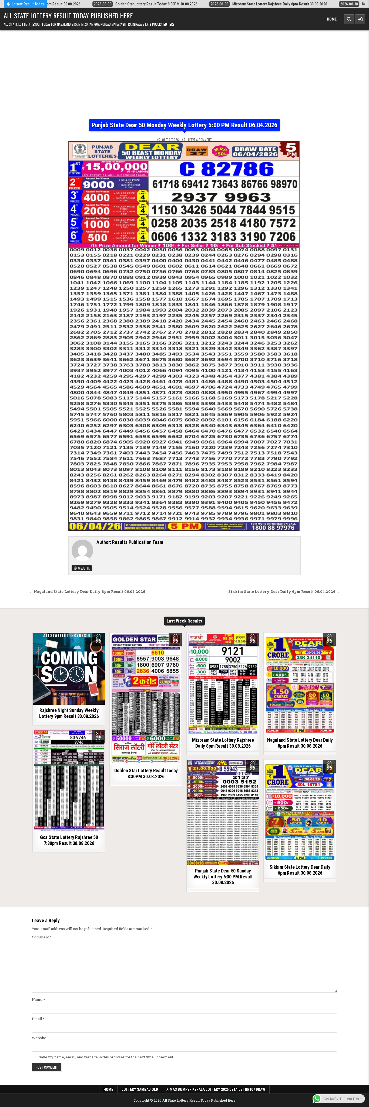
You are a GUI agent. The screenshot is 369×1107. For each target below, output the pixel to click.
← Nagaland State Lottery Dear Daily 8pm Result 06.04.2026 (87, 591)
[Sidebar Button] (360, 19)
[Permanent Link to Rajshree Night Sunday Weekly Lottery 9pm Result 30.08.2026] (69, 669)
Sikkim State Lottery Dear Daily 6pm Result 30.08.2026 (300, 870)
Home (332, 19)
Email (38, 1018)
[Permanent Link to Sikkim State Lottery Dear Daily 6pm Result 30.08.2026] (300, 810)
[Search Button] (349, 19)
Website (83, 568)
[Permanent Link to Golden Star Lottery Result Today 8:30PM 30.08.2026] (146, 699)
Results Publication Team (137, 542)
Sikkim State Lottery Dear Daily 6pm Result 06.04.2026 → (284, 591)
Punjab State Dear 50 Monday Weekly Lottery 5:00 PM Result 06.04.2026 (184, 125)
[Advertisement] (184, 70)
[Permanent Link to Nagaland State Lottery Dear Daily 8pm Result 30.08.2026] (300, 683)
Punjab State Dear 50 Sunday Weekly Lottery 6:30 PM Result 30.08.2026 (223, 876)
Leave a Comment (200, 139)
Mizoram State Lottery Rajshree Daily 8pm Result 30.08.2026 (223, 743)
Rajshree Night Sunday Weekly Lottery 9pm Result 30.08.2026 (69, 713)
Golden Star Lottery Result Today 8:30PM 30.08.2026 (146, 773)
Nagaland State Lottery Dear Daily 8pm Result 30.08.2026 (300, 743)
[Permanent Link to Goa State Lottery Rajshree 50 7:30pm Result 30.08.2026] (69, 781)
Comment (42, 937)
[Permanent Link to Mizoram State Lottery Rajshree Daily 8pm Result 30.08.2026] (223, 683)
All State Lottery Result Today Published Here (68, 15)
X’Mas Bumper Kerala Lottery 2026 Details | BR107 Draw (215, 1089)
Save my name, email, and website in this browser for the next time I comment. (106, 1057)
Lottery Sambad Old (140, 1089)
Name (38, 999)
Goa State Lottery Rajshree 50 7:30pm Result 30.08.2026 (69, 840)
